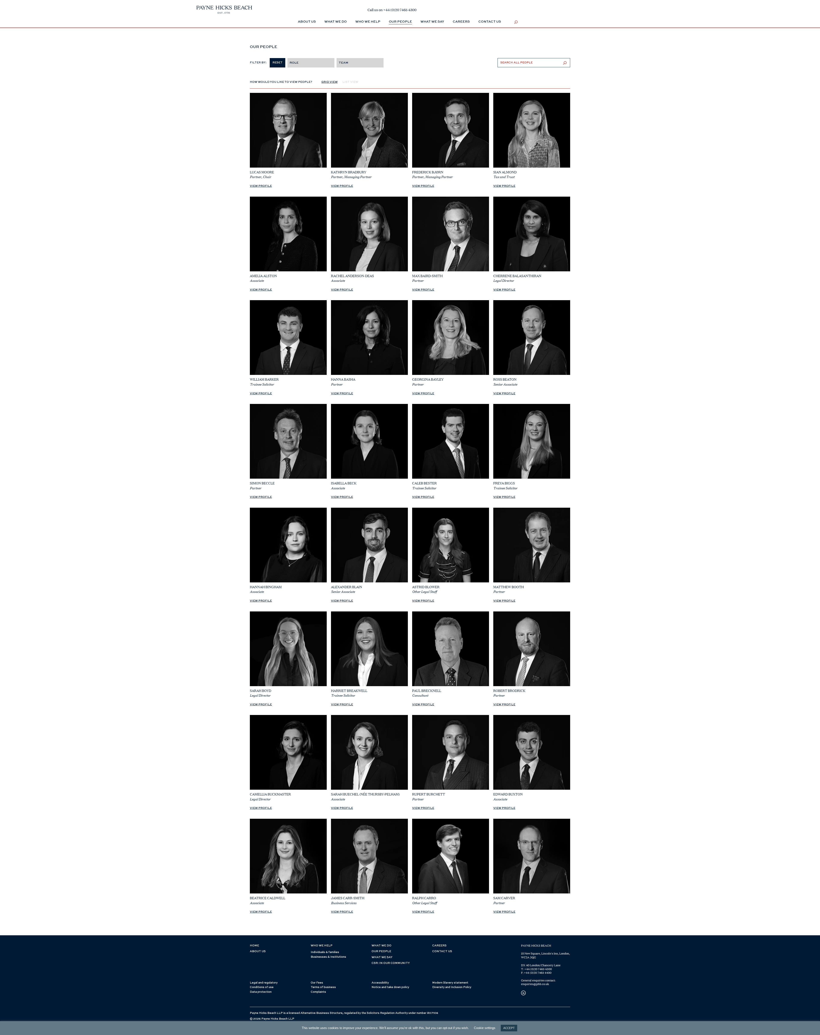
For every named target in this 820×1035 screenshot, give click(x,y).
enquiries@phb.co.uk (535, 984)
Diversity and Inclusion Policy (451, 987)
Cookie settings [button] (484, 1028)
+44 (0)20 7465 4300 (538, 969)
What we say (432, 21)
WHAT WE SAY (382, 957)
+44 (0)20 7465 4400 (537, 973)
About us (258, 951)
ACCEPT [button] (509, 1028)
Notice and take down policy (390, 987)
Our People (400, 21)
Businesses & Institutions (328, 957)
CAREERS (439, 945)
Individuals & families (325, 952)
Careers (461, 21)
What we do (335, 21)
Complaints (318, 992)
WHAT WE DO (381, 945)
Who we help (367, 21)
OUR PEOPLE (381, 951)
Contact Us (489, 21)
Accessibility (380, 982)
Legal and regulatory (264, 982)
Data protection (261, 992)
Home (254, 945)
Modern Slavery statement (450, 982)
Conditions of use (262, 987)
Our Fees (317, 982)
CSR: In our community (391, 963)
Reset (277, 62)
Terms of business (323, 987)
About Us (307, 21)
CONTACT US (442, 951)
